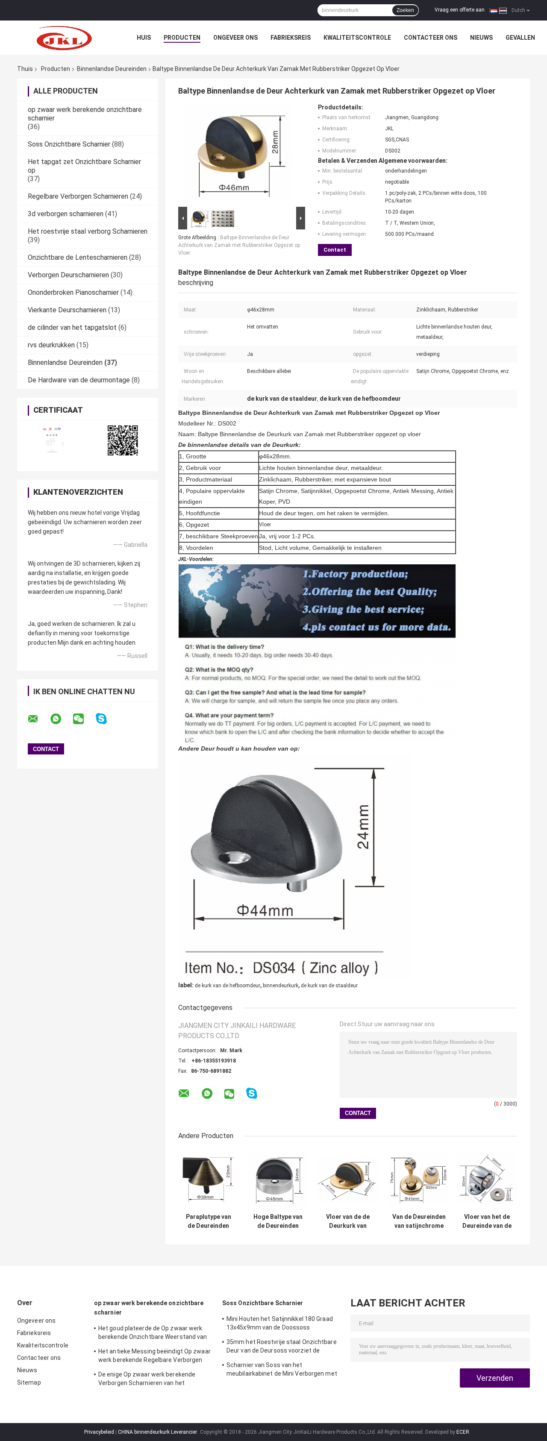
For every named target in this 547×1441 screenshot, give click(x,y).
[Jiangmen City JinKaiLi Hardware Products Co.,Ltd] (64, 37)
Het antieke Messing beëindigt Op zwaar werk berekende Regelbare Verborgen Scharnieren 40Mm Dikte (154, 1357)
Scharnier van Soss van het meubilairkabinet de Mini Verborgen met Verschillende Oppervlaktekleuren (281, 1370)
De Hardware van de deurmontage (79, 380)
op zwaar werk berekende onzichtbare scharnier (149, 1308)
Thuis (25, 68)
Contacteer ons (430, 37)
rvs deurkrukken (51, 345)
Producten (182, 37)
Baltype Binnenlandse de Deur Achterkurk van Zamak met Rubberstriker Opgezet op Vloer (239, 245)
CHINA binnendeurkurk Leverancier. (158, 1432)
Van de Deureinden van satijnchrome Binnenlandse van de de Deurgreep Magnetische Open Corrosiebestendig (418, 1221)
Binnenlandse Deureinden (112, 68)
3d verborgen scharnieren (65, 214)
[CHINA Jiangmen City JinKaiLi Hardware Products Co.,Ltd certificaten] (52, 440)
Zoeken (405, 10)
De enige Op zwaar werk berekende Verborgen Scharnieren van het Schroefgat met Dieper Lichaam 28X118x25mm (146, 1380)
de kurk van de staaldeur (329, 986)
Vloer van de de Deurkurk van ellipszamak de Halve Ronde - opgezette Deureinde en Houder (348, 1221)
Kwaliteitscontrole (357, 37)
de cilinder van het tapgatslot (72, 327)
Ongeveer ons (235, 37)
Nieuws (481, 37)
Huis (144, 37)
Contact (334, 250)
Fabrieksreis (291, 37)
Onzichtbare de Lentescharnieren (77, 257)
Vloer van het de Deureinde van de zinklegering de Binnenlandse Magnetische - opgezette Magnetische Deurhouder (487, 1221)
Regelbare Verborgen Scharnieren (78, 196)
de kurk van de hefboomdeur (227, 986)
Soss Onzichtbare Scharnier (69, 144)
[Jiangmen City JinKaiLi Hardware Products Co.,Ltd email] (38, 719)
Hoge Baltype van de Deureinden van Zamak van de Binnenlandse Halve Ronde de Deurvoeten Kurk (278, 1221)
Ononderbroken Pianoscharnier (73, 292)
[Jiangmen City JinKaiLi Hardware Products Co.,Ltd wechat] (83, 719)
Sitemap (29, 1382)
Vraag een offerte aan (460, 10)
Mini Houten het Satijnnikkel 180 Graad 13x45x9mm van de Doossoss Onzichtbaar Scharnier (279, 1324)
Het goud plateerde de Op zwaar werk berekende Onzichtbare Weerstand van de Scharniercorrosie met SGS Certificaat (152, 1334)
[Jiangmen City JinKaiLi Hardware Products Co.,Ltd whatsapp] (61, 719)
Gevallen (520, 37)
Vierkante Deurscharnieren (67, 310)
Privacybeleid (99, 1432)
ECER (462, 1432)
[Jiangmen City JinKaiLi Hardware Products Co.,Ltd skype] (107, 718)
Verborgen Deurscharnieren (68, 275)
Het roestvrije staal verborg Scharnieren (87, 231)
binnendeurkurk (280, 986)
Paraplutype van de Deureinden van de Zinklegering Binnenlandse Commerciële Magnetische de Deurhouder (208, 1221)
